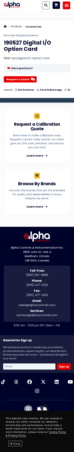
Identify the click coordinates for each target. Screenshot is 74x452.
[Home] (12, 5)
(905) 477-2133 (37, 285)
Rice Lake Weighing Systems (21, 35)
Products (16, 26)
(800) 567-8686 (37, 275)
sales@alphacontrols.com (37, 305)
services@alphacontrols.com (37, 315)
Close (16, 443)
